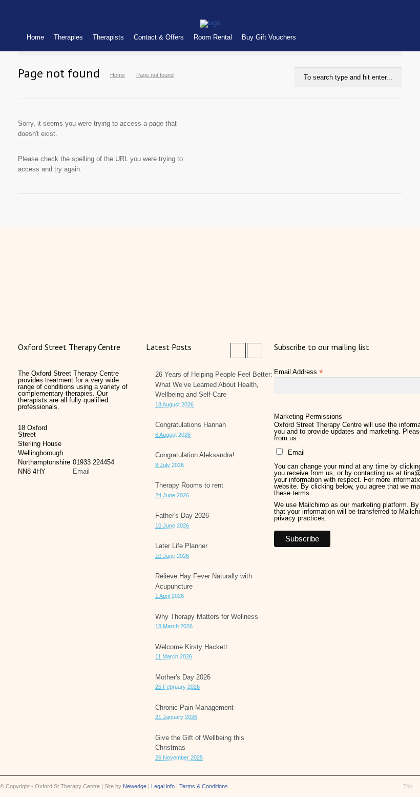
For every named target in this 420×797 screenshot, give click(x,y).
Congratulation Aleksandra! (195, 455)
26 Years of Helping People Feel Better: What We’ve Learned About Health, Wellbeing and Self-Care (213, 384)
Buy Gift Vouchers (269, 37)
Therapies (68, 37)
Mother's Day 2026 (183, 677)
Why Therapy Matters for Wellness (206, 616)
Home (35, 37)
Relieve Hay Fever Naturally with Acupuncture (203, 581)
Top (407, 786)
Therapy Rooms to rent (189, 485)
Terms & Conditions (203, 786)
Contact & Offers (159, 37)
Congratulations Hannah (190, 425)
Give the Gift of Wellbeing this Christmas (199, 743)
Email (81, 471)
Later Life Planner (181, 546)
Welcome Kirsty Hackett (191, 647)
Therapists (108, 37)
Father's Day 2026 (182, 515)
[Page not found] (210, 23)
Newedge (134, 786)
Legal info (163, 786)
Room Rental (213, 37)
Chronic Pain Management (194, 707)
